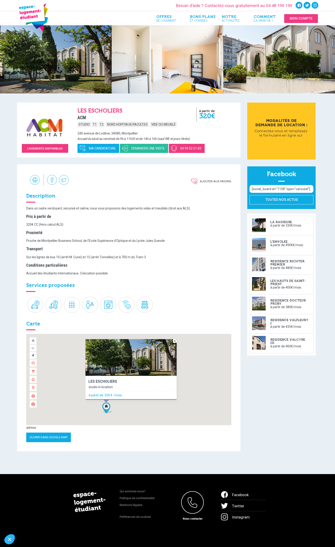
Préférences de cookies (135, 517)
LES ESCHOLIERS (102, 381)
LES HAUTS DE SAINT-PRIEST (288, 282)
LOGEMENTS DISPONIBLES (45, 148)
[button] (107, 408)
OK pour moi (84, 524)
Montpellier (130, 133)
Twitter (238, 506)
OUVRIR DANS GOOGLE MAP (48, 437)
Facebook (240, 495)
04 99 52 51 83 (190, 148)
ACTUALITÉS (231, 19)
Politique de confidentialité (137, 498)
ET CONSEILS (202, 19)
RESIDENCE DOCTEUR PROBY (288, 302)
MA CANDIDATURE (102, 148)
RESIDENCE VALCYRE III (287, 341)
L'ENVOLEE (279, 242)
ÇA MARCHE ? (265, 19)
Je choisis (52, 524)
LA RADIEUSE (281, 222)
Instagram (241, 517)
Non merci (20, 524)
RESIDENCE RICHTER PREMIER (287, 262)
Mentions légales (131, 505)
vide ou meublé (163, 124)
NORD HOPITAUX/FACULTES (127, 124)
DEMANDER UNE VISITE (148, 148)
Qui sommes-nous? (132, 491)
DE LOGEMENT (166, 19)
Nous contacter (193, 518)
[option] (56, 59)
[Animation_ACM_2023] (281, 131)
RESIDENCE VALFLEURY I (289, 321)
